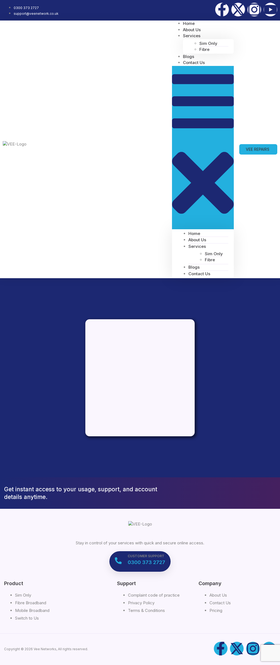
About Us (197, 239)
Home (194, 233)
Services (191, 35)
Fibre (204, 49)
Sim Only (208, 43)
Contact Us (194, 62)
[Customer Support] (118, 561)
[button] (203, 147)
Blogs (194, 267)
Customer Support (146, 556)
